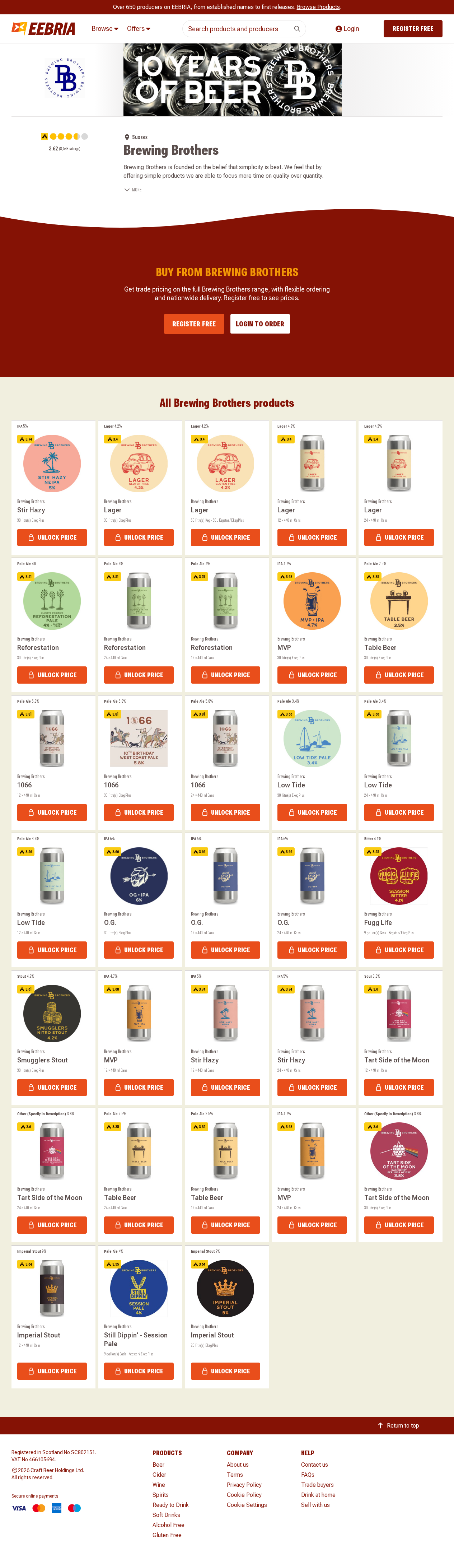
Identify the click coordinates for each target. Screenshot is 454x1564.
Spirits (161, 1494)
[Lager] (140, 487)
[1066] (53, 762)
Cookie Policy (244, 1494)
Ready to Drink (171, 1505)
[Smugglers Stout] (53, 1037)
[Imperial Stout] (53, 1317)
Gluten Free (167, 1535)
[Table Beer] (401, 625)
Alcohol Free (168, 1525)
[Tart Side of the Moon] (401, 1037)
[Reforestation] (53, 625)
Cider (159, 1474)
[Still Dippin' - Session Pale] (140, 1317)
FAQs (307, 1474)
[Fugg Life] (401, 900)
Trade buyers (317, 1484)
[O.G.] (140, 900)
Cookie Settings (247, 1505)
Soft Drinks (166, 1515)
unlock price (57, 537)
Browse (103, 28)
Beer (158, 1464)
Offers (136, 28)
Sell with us (315, 1505)
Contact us (314, 1464)
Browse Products (318, 7)
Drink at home (318, 1494)
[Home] (43, 29)
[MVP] (314, 625)
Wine (159, 1484)
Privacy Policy (244, 1484)
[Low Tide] (314, 762)
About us (238, 1464)
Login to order (260, 324)
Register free (413, 28)
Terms (235, 1474)
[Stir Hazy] (53, 487)
